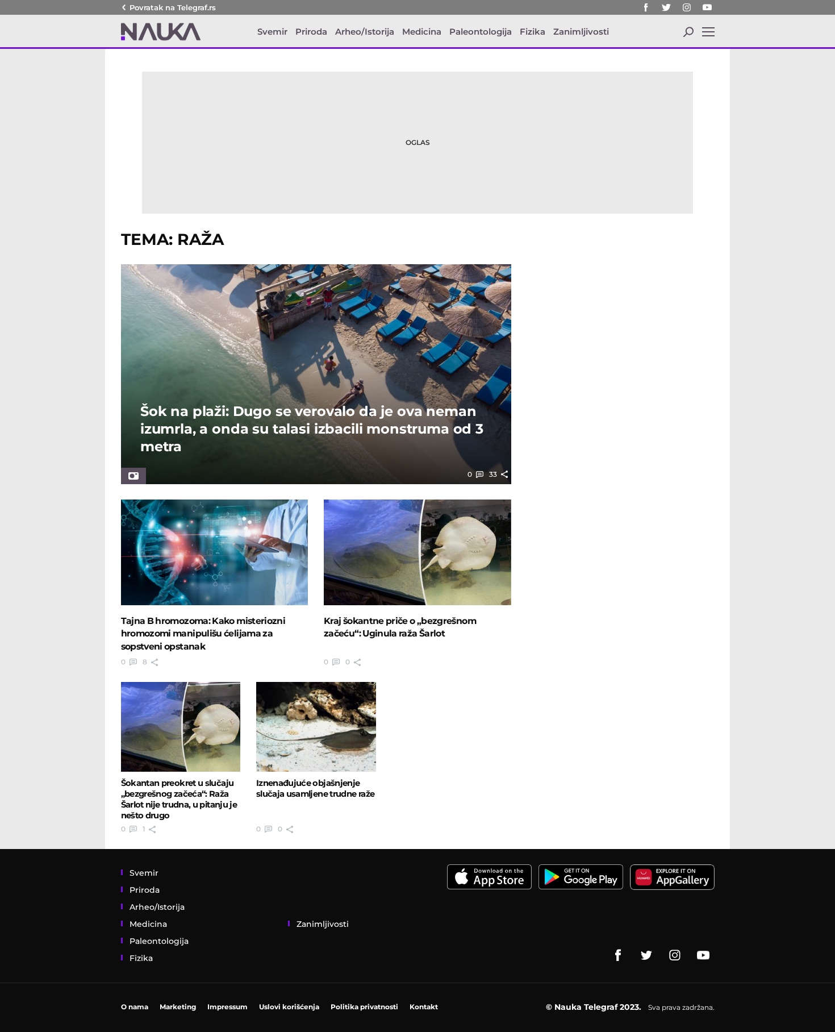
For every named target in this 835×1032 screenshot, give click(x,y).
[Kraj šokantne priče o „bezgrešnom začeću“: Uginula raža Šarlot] (417, 552)
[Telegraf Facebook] (645, 7)
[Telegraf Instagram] (686, 7)
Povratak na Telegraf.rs (173, 7)
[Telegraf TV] (707, 7)
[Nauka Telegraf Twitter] (666, 7)
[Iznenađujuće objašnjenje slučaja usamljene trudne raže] (316, 727)
